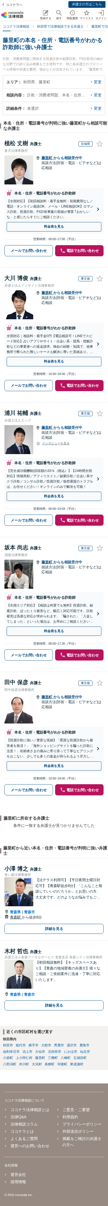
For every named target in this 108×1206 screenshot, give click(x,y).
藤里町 (47, 158)
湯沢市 (72, 1045)
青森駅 (16, 917)
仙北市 (85, 1052)
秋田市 (8, 1045)
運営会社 (18, 1174)
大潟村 (37, 1064)
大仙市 (40, 1052)
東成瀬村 (76, 1064)
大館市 (46, 1045)
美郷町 (50, 1064)
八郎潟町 (9, 1064)
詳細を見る (54, 929)
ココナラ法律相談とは (30, 1109)
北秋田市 (54, 1052)
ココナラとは (22, 1131)
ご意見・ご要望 (76, 1109)
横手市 (33, 1045)
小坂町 (8, 1058)
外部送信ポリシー (78, 1131)
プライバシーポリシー (82, 1124)
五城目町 (80, 1058)
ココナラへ (14, 5)
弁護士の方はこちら (87, 4)
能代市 (21, 1045)
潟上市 (27, 1052)
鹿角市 (84, 1045)
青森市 (29, 912)
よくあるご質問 (24, 1138)
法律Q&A (18, 1117)
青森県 (15, 912)
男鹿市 (59, 1045)
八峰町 (66, 1058)
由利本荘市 (11, 1052)
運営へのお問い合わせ (30, 1146)
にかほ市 (70, 1052)
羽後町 (62, 1064)
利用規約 (70, 1117)
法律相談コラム (24, 1124)
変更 (98, 82)
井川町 (24, 1064)
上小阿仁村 (24, 1058)
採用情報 (18, 1182)
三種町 (53, 1058)
